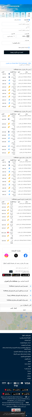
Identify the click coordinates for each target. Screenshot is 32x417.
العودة (12, 33)
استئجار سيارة (28, 363)
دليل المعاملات (27, 340)
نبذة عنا (29, 371)
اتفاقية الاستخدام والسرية (25, 337)
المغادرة (26, 33)
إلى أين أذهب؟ (27, 368)
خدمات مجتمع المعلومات (25, 342)
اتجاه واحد (26, 19)
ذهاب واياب (16, 19)
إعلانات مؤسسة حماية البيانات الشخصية (22, 351)
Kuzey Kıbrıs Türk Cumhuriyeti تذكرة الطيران (16, 63)
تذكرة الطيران (28, 359)
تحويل (29, 366)
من (26, 21)
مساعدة (29, 376)
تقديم (11, 271)
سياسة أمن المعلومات (26, 345)
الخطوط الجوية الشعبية (26, 356)
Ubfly (29, 63)
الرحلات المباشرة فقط (23, 47)
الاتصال (29, 373)
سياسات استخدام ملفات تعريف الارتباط (22, 354)
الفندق (29, 361)
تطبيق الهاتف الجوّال (26, 335)
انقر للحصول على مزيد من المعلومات (17, 413)
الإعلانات (29, 378)
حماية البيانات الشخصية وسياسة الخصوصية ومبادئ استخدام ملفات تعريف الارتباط (16, 348)
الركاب (26, 40)
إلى (26, 27)
